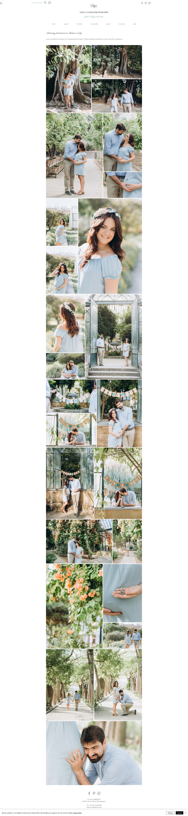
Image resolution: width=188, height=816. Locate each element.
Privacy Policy (77, 813)
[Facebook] (142, 3)
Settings (170, 813)
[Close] (185, 812)
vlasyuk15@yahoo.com (94, 807)
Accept (179, 813)
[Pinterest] (145, 3)
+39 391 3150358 (95, 805)
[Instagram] (149, 3)
